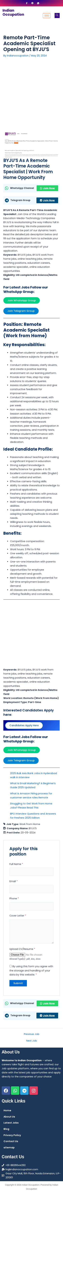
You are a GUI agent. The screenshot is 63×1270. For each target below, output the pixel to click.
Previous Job (31, 1034)
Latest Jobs (11, 1122)
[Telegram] (32, 3)
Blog (6, 1129)
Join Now (49, 188)
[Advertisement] (31, 96)
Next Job (31, 1040)
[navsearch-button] (57, 15)
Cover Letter (17, 915)
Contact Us (11, 1141)
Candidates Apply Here (24, 725)
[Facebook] (26, 3)
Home (7, 1110)
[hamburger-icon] (46, 15)
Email (13, 881)
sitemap (9, 1147)
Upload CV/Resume (22, 949)
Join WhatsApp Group (21, 300)
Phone (14, 898)
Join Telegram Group (21, 311)
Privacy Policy (12, 1135)
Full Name (16, 864)
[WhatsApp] (38, 3)
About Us (9, 1116)
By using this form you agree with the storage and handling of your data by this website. (31, 970)
